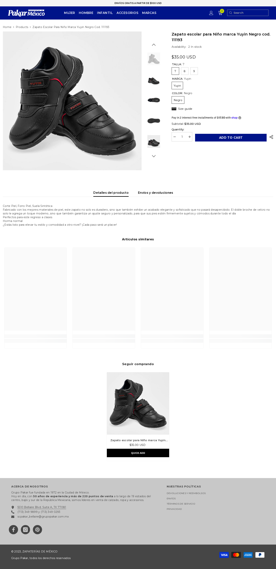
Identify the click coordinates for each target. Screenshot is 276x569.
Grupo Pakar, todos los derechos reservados (41, 558)
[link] (35, 336)
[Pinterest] (37, 529)
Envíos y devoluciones (155, 192)
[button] (154, 45)
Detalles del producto (111, 192)
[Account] (211, 13)
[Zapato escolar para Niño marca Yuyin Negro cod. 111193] (138, 403)
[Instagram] (25, 529)
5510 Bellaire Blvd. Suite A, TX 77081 (41, 507)
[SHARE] (270, 136)
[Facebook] (13, 529)
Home (7, 27)
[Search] (230, 13)
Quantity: (178, 129)
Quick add (138, 453)
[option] (72, 100)
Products (22, 27)
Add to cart (231, 137)
